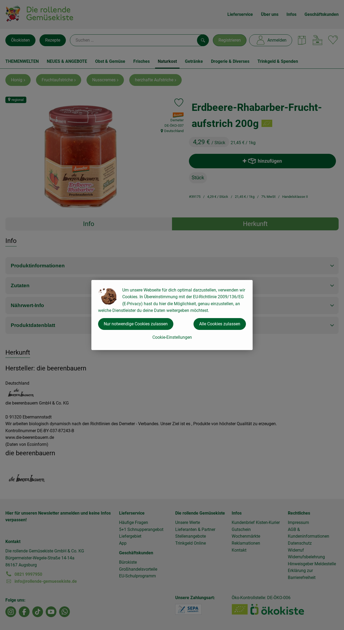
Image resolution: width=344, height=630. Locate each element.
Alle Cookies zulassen (219, 323)
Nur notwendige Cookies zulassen (136, 323)
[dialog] (172, 315)
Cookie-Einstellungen (172, 337)
